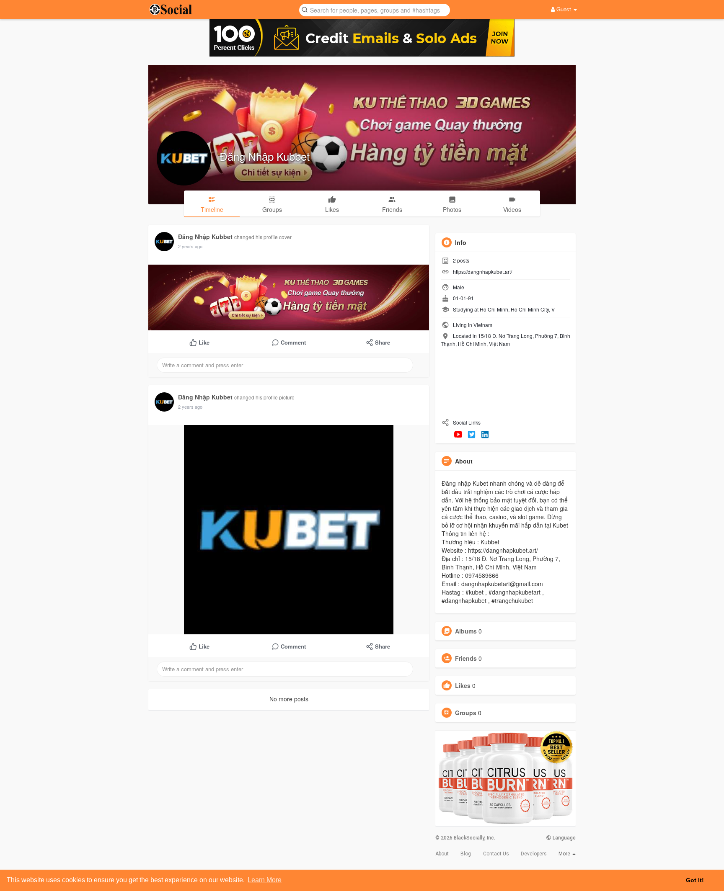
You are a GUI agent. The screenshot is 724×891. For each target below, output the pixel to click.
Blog (465, 853)
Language (563, 837)
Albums (466, 631)
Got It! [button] (695, 880)
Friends (466, 658)
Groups (465, 712)
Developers (534, 853)
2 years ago (190, 246)
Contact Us (496, 853)
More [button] (565, 854)
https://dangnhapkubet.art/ (482, 271)
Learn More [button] (265, 879)
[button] (374, 9)
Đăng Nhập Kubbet (265, 156)
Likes (463, 685)
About (442, 853)
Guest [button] (564, 9)
